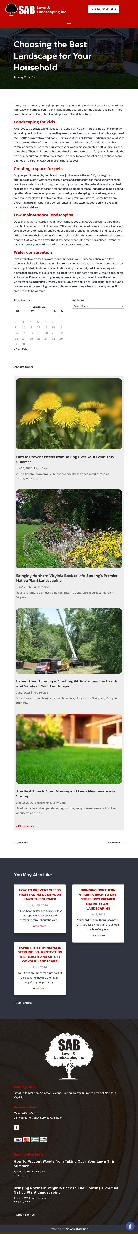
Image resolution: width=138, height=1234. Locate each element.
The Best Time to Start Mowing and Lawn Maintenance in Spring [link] (65, 793)
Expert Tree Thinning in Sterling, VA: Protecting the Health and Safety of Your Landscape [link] (66, 683)
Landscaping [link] (41, 587)
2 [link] (15, 322)
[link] (130, 1226)
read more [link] (39, 926)
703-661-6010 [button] (103, 9)
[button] (69, 23)
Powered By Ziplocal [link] (63, 1229)
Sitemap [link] (82, 1229)
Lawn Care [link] (40, 468)
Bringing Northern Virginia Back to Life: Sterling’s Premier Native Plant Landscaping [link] (67, 578)
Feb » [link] (25, 349)
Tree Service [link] (40, 692)
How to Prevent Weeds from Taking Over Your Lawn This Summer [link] (65, 459)
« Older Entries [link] (25, 826)
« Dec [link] (17, 349)
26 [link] (39, 338)
